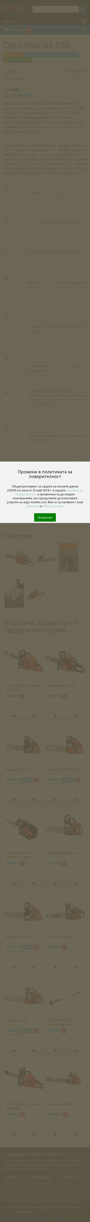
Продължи (45, 517)
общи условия (53, 506)
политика (33, 506)
